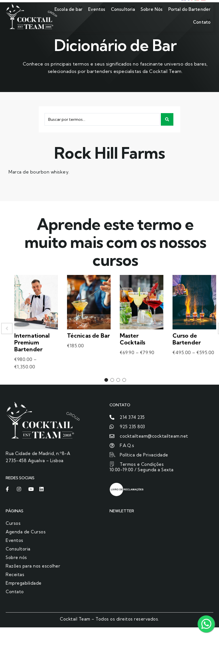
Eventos (96, 9)
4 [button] (124, 380)
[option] (36, 328)
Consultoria (123, 9)
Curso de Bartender (187, 339)
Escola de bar (68, 9)
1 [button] (106, 380)
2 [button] (112, 380)
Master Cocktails (132, 339)
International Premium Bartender (32, 342)
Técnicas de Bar (88, 335)
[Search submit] (167, 119)
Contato (201, 22)
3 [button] (118, 380)
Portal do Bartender (189, 9)
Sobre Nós (152, 9)
